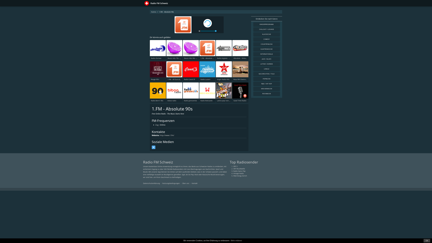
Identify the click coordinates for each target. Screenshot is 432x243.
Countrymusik (267, 44)
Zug (157, 125)
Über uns (185, 183)
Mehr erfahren (236, 241)
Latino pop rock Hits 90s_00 (227, 101)
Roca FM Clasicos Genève (242, 79)
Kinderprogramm (267, 24)
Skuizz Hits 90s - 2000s (192, 58)
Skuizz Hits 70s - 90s (175, 58)
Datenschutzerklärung (151, 183)
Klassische (266, 34)
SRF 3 (235, 166)
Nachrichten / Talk (266, 74)
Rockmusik (266, 94)
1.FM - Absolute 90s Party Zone (212, 58)
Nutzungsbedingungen (171, 183)
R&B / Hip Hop (266, 84)
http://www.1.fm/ (167, 135)
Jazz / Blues (266, 59)
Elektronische (266, 49)
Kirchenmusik (266, 89)
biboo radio (172, 101)
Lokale (266, 69)
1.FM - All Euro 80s (174, 79)
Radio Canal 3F (189, 79)
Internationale (266, 54)
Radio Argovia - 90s (224, 58)
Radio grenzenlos (190, 101)
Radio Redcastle (206, 101)
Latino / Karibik (266, 64)
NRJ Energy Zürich (240, 176)
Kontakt (194, 183)
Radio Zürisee (156, 58)
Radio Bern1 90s (157, 101)
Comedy (266, 39)
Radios (153, 12)
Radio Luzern (205, 79)
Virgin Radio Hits (223, 79)
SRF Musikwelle (239, 169)
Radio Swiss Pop (239, 171)
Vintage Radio (238, 173)
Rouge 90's (155, 79)
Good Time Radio (239, 101)
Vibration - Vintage (240, 58)
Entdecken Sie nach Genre (266, 19)
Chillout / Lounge (266, 29)
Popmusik (266, 79)
